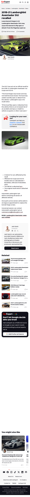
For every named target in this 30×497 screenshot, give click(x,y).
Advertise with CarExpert (10, 480)
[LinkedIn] (22, 472)
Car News (8, 8)
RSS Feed (25, 487)
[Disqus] (15, 365)
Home (3, 8)
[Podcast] (26, 472)
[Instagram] (11, 472)
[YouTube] (4, 472)
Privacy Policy (5, 487)
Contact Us (7, 483)
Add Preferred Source (16, 334)
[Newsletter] (20, 2)
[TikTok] (15, 472)
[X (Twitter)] (19, 472)
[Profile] (25, 2)
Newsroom (18, 476)
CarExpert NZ (22, 483)
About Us (10, 476)
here (20, 186)
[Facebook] (8, 472)
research (12, 122)
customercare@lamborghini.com (12, 212)
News (27, 8)
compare (19, 122)
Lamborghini (15, 8)
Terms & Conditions (16, 487)
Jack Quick (11, 57)
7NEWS (14, 483)
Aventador (21, 8)
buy (11, 124)
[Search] (23, 2)
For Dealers (23, 480)
